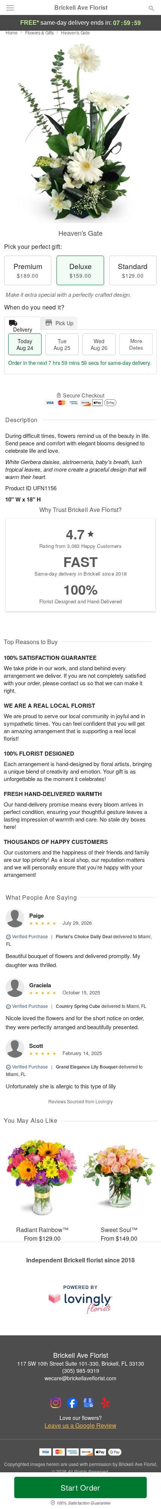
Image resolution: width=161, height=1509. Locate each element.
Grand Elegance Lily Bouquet (87, 1066)
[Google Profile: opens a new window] (88, 1402)
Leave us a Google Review (80, 1425)
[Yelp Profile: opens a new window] (105, 1402)
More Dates (136, 344)
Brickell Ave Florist (80, 7)
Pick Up (64, 323)
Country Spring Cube (78, 1006)
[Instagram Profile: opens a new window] (56, 1402)
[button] (145, 1492)
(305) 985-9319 (80, 1370)
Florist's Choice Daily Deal (84, 936)
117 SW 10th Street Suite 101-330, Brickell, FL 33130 (80, 1363)
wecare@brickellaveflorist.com (80, 1378)
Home (12, 32)
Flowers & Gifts (39, 32)
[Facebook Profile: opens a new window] (72, 1402)
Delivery (22, 328)
